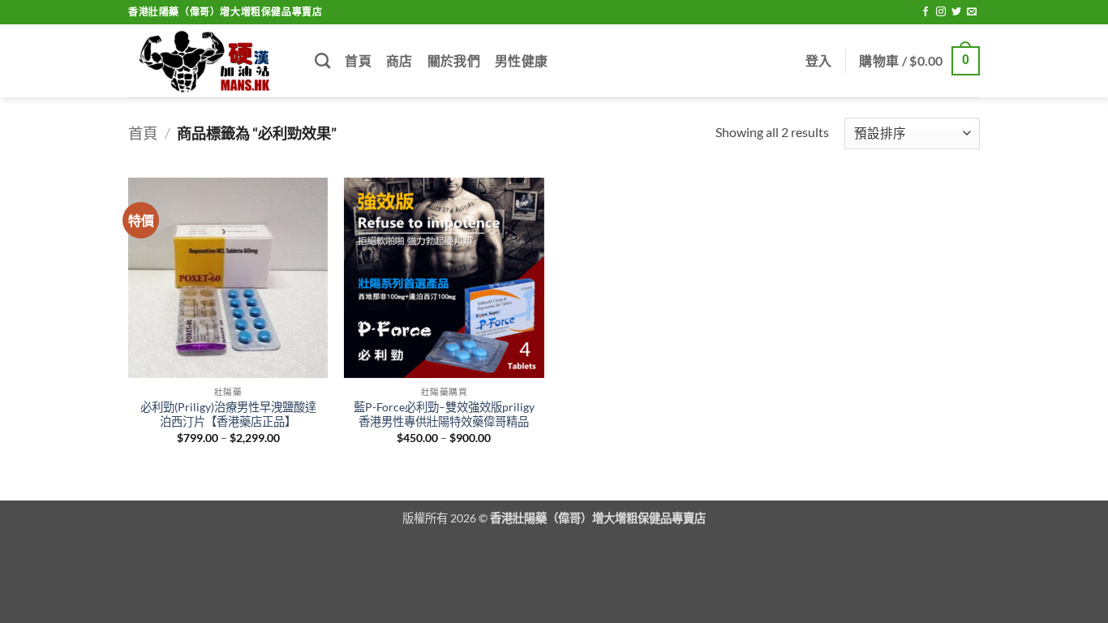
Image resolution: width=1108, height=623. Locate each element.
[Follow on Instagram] (941, 12)
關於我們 (453, 60)
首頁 (358, 60)
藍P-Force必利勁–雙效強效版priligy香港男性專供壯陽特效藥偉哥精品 (444, 414)
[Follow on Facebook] (925, 12)
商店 (399, 60)
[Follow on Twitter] (956, 12)
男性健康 (521, 60)
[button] (818, 60)
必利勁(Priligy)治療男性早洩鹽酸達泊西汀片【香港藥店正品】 (228, 414)
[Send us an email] (972, 12)
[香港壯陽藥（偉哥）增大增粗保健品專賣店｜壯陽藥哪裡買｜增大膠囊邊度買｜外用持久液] (209, 61)
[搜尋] (322, 60)
